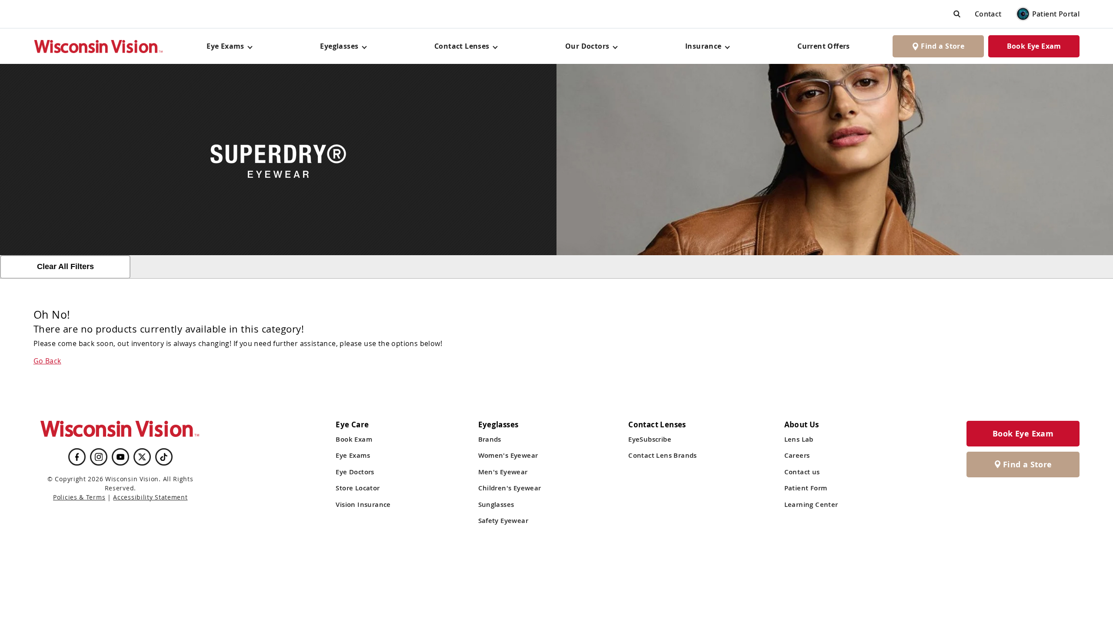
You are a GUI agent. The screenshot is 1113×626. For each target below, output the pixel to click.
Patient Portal (1056, 14)
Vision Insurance (363, 504)
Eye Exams (353, 455)
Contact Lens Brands (662, 455)
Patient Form (805, 488)
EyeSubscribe (649, 439)
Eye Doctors (355, 471)
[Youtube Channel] (120, 457)
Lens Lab (798, 439)
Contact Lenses (462, 46)
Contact (988, 14)
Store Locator (358, 488)
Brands (489, 439)
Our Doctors (587, 46)
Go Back (47, 361)
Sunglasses (496, 504)
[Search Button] (957, 13)
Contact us (802, 471)
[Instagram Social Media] (99, 457)
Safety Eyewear (503, 520)
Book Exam (354, 439)
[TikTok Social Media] (164, 457)
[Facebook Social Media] (77, 457)
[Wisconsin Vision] (98, 46)
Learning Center (811, 504)
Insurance (703, 46)
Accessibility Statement (150, 497)
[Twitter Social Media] (142, 456)
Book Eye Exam (1034, 46)
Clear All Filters (65, 266)
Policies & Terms (79, 497)
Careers (797, 455)
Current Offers (823, 46)
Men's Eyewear (503, 471)
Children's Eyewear (509, 488)
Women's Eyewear (508, 455)
